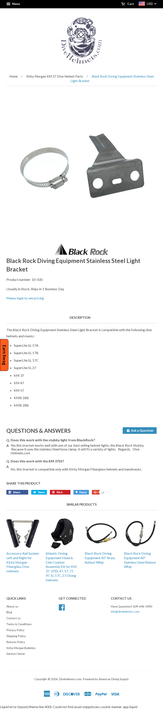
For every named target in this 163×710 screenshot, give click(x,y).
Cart (130, 4)
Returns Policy (15, 642)
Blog (9, 612)
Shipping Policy (16, 636)
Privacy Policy (15, 630)
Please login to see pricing (25, 298)
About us (12, 606)
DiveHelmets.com (70, 679)
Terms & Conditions (19, 624)
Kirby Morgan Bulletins (20, 648)
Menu (15, 4)
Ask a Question (141, 430)
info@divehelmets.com (125, 611)
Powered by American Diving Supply (106, 679)
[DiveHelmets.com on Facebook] (62, 606)
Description (80, 317)
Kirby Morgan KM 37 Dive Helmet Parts (54, 76)
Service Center (15, 653)
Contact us (13, 618)
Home (13, 76)
